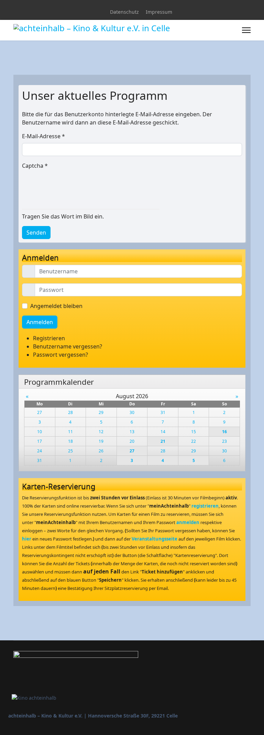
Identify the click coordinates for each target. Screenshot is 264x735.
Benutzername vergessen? (67, 346)
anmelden (187, 522)
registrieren (205, 506)
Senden (36, 232)
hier (26, 539)
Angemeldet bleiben (56, 306)
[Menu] (246, 30)
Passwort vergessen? (60, 354)
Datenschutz (124, 12)
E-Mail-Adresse (43, 136)
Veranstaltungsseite (154, 539)
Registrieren (49, 338)
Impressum (159, 12)
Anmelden (39, 322)
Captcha (35, 165)
